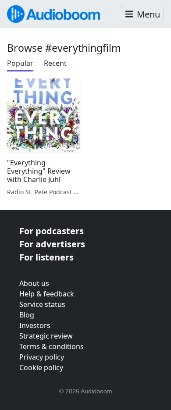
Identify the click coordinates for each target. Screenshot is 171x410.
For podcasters (51, 231)
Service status (42, 304)
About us (34, 283)
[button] (142, 14)
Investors (34, 325)
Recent (55, 63)
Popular (20, 63)
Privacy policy (41, 357)
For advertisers (52, 244)
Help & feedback (46, 294)
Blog (26, 315)
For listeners (46, 257)
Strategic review (46, 336)
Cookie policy (41, 367)
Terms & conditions (51, 346)
